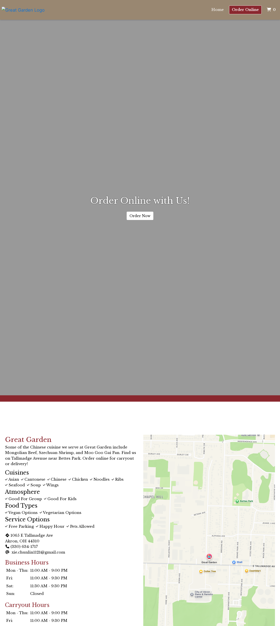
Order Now (140, 216)
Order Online (245, 9)
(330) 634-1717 (24, 546)
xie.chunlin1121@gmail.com (38, 552)
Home (217, 9)
